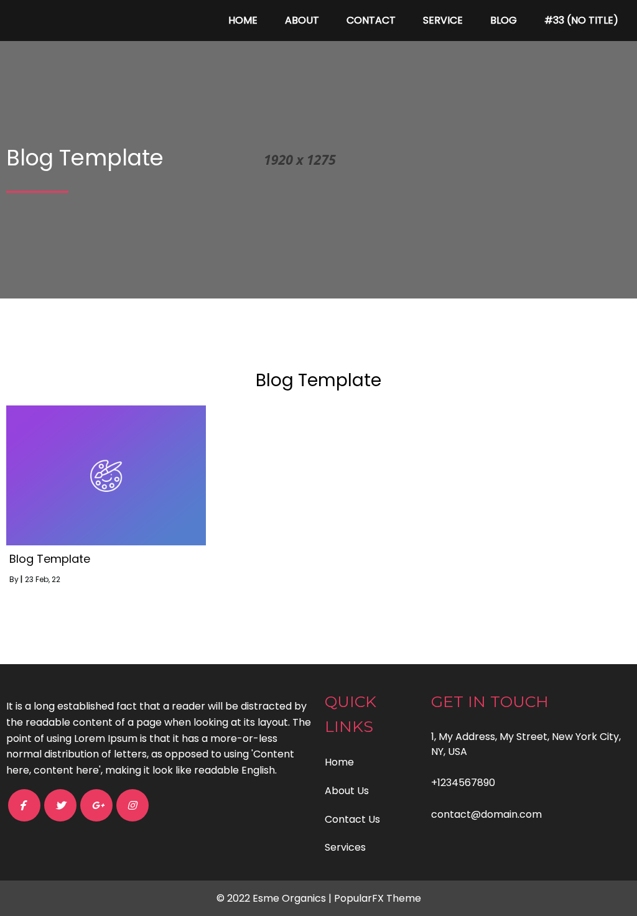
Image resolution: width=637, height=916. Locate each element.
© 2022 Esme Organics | (275, 898)
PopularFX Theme (377, 898)
